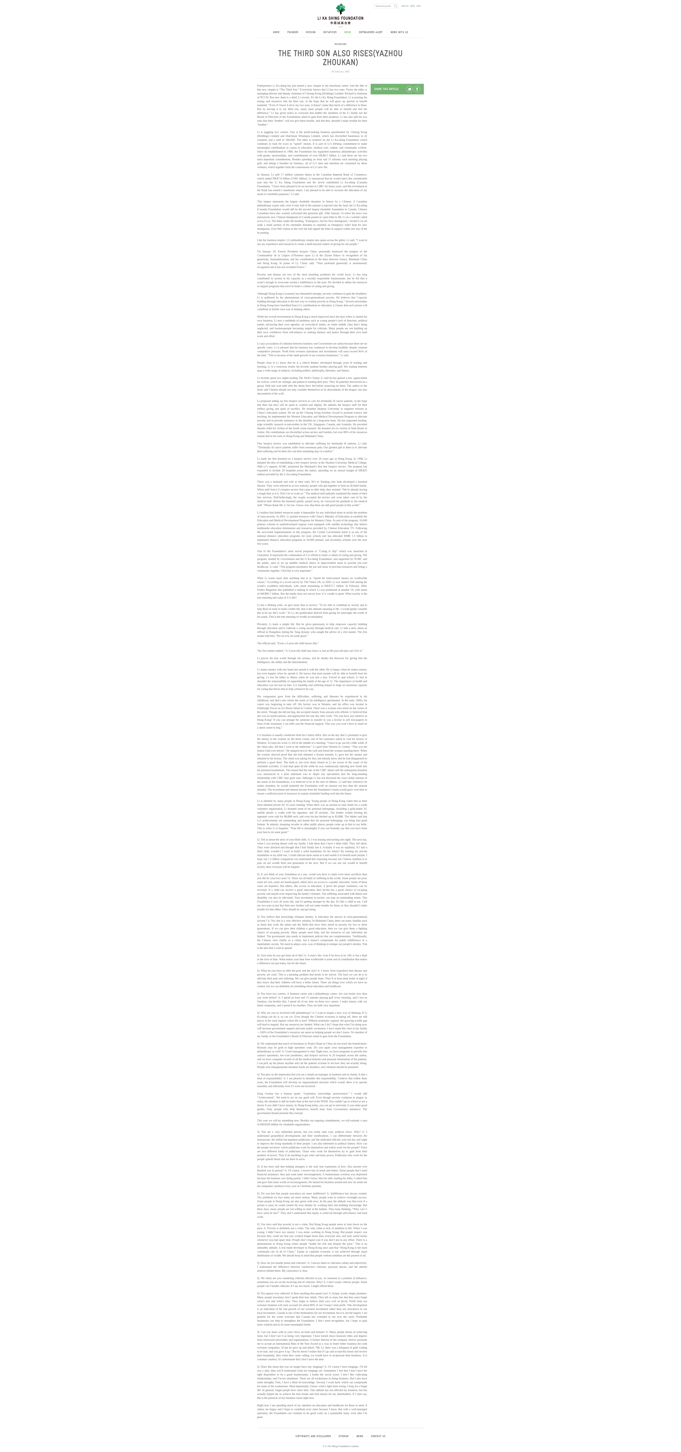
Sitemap (346, 1436)
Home (278, 32)
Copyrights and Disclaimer (315, 1436)
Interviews (340, 44)
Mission (313, 32)
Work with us (399, 32)
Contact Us (378, 1436)
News (349, 32)
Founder (294, 32)
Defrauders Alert (373, 32)
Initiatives (332, 32)
